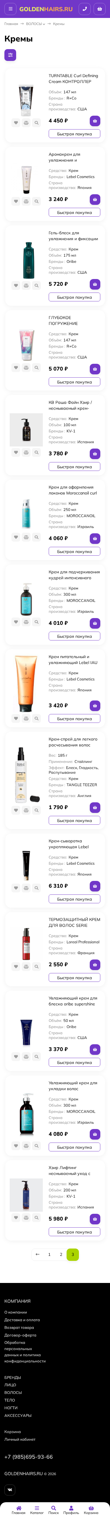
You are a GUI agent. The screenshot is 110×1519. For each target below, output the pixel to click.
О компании (15, 1312)
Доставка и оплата (22, 1319)
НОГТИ (11, 1407)
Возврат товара (19, 1327)
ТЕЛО (9, 1400)
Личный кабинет (19, 1439)
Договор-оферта (20, 1335)
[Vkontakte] (9, 1490)
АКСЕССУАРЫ (17, 1415)
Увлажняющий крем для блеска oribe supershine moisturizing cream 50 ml (73, 1003)
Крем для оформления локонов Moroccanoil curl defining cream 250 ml (73, 493)
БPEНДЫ (12, 1377)
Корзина (12, 1431)
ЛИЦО (10, 1384)
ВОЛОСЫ (34, 23)
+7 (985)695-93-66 (28, 1456)
